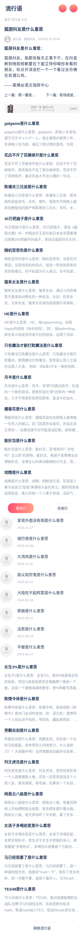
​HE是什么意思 (16, 314)
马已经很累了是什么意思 (25, 857)
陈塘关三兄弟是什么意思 (25, 187)
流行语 (13, 8)
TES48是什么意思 (20, 889)
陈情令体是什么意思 (21, 699)
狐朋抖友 (29, 39)
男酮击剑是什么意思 (21, 730)
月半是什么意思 (17, 377)
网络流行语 (42, 928)
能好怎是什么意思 (19, 441)
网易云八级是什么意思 (23, 794)
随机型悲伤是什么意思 (23, 250)
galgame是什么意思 (21, 123)
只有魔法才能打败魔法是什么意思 (33, 345)
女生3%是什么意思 (20, 667)
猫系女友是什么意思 (21, 282)
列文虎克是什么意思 (21, 762)
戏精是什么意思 (17, 472)
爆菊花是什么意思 (19, 409)
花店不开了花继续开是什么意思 (31, 155)
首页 (7, 19)
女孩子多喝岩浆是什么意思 (27, 826)
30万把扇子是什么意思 (24, 219)
